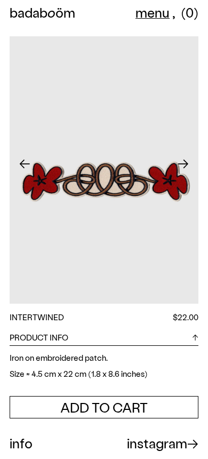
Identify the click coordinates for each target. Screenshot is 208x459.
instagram (157, 443)
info (21, 443)
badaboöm (42, 13)
